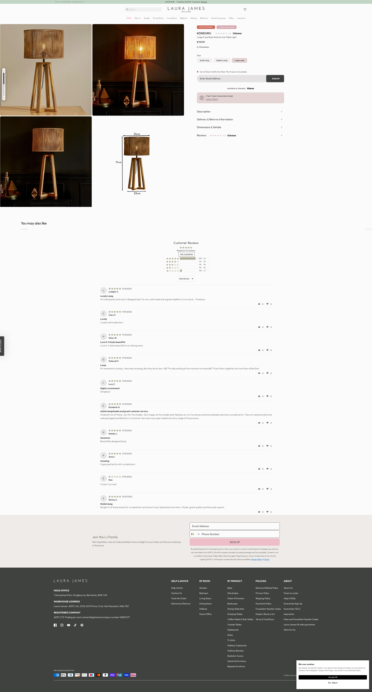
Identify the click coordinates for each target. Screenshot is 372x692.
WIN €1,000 (214, 352)
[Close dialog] (236, 311)
